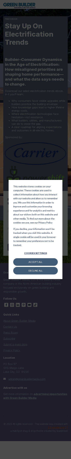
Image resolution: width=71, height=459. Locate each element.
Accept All (35, 262)
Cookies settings (35, 253)
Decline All (36, 270)
